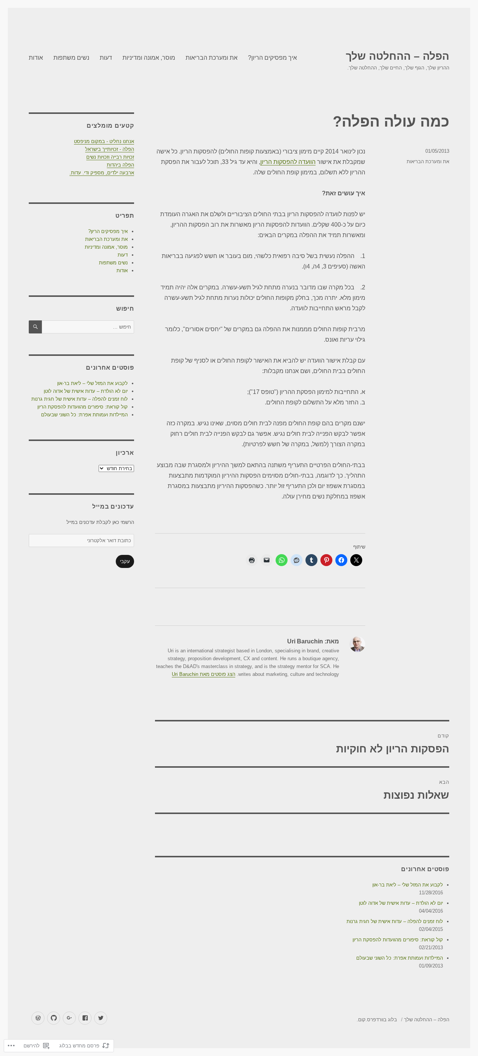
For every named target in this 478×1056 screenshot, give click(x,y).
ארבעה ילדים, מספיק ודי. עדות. (101, 173)
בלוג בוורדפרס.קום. (377, 1019)
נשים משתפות (71, 58)
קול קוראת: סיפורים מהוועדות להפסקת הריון (398, 939)
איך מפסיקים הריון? (272, 58)
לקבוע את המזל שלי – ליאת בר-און (407, 885)
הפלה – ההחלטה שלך (397, 56)
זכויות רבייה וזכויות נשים (110, 157)
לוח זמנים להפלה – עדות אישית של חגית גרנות (395, 921)
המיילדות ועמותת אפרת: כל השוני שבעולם (399, 958)
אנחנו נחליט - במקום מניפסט (104, 141)
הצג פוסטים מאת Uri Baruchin (203, 674)
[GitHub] (53, 1018)
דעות (106, 58)
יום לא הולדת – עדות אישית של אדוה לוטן (401, 903)
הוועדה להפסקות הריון (288, 162)
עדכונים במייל (113, 506)
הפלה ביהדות (120, 165)
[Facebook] (84, 1018)
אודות (36, 58)
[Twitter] (100, 1018)
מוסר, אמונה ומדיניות (148, 58)
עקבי (125, 561)
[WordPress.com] (37, 1018)
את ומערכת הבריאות (212, 58)
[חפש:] (88, 327)
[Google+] (69, 1018)
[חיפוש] (35, 326)
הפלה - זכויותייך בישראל (109, 149)
